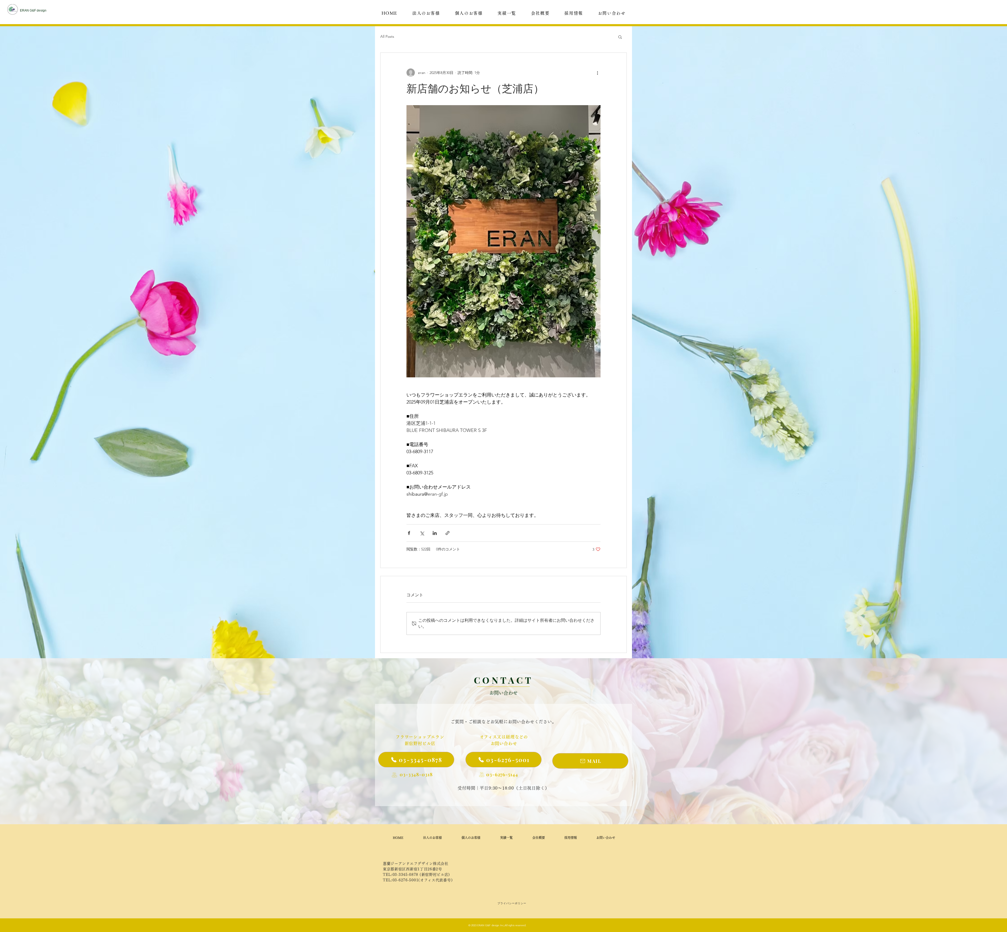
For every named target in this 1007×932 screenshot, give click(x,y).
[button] (620, 37)
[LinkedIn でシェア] (434, 533)
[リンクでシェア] (447, 533)
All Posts (387, 36)
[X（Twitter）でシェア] (421, 533)
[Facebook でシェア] (408, 533)
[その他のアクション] (597, 72)
